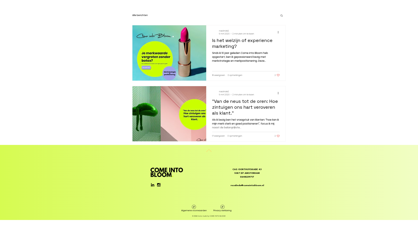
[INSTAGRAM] (158, 184)
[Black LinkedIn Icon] (152, 184)
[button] (281, 15)
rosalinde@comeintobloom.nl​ (247, 185)
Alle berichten (140, 15)
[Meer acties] (279, 32)
